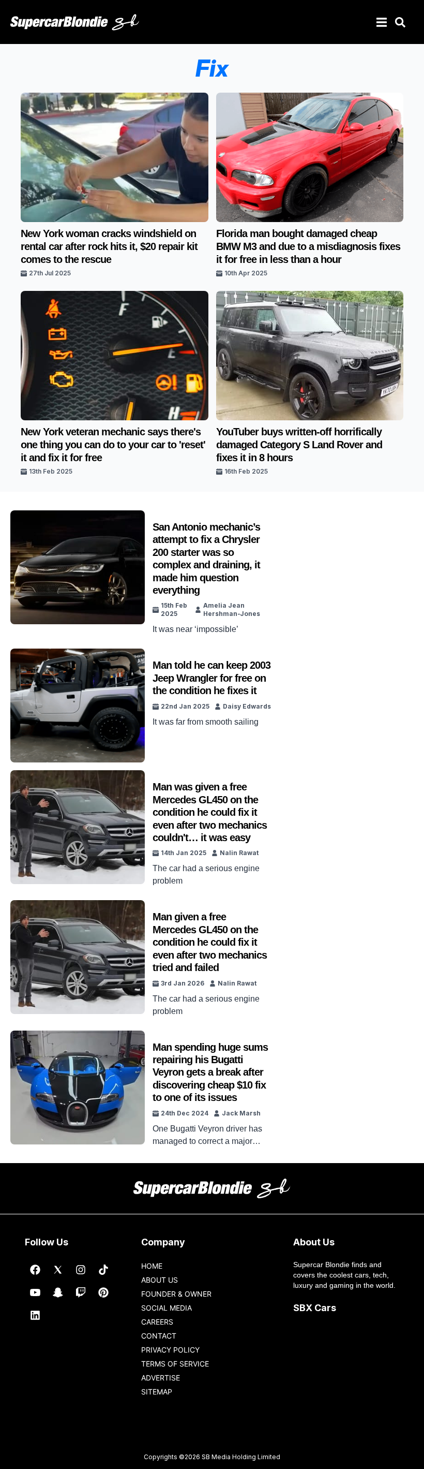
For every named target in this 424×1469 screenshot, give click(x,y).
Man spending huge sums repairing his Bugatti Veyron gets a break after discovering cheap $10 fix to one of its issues (210, 1072)
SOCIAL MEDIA (166, 1307)
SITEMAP (156, 1391)
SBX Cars (314, 1307)
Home (151, 1265)
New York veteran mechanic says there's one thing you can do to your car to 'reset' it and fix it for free (113, 444)
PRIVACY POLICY (170, 1349)
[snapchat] (58, 1292)
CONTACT (158, 1335)
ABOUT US (159, 1279)
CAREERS (157, 1321)
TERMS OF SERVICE (175, 1363)
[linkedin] (35, 1315)
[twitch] (80, 1292)
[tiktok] (103, 1270)
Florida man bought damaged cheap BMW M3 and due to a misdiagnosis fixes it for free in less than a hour (308, 246)
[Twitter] (58, 1270)
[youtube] (35, 1292)
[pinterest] (103, 1292)
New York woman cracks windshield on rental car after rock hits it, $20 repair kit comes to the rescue (109, 246)
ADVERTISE (160, 1377)
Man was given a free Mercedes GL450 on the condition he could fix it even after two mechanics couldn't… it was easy (210, 812)
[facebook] (35, 1270)
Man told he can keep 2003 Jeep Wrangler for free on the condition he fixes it (211, 677)
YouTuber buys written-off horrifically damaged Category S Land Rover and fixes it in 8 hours (299, 444)
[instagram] (80, 1270)
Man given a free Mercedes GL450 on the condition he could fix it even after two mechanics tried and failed (210, 942)
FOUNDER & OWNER (176, 1293)
